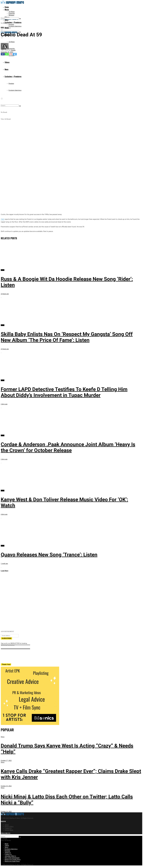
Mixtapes (11, 15)
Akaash (13, 50)
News (2, 27)
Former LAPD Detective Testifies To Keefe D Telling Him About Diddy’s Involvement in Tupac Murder (64, 392)
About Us (8, 852)
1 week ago (4, 563)
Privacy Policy (9, 826)
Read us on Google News (13, 859)
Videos (7, 845)
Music (7, 9)
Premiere (11, 24)
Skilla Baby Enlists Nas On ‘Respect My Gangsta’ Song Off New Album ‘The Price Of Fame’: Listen (67, 337)
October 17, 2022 (6, 760)
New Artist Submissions (12, 858)
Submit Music (9, 830)
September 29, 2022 (7, 52)
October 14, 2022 (6, 811)
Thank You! (6, 664)
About (7, 825)
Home (7, 7)
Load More (4, 571)
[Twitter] (15, 54)
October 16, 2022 (6, 786)
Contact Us (8, 828)
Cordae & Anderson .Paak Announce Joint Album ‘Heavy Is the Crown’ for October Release (68, 447)
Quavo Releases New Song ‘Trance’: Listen (49, 555)
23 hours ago (5, 294)
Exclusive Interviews (15, 26)
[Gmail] (11, 54)
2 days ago (4, 404)
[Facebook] (3, 54)
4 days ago (4, 514)
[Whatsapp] (7, 54)
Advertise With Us (10, 856)
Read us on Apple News (12, 861)
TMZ (2, 219)
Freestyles (12, 13)
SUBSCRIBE (6, 638)
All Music (12, 11)
